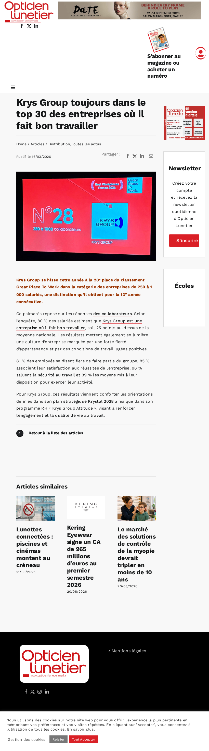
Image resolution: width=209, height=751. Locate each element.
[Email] (151, 156)
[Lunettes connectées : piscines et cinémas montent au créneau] (35, 498)
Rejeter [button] (59, 739)
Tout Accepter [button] (83, 739)
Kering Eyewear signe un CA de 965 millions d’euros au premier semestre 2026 (83, 556)
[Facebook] (127, 156)
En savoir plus (80, 729)
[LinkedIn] (142, 156)
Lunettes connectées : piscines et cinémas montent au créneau (34, 547)
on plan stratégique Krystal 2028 (80, 401)
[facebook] (22, 26)
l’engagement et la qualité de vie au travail (60, 415)
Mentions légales (129, 650)
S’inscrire (187, 240)
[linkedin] (36, 26)
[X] (134, 156)
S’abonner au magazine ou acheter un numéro (164, 66)
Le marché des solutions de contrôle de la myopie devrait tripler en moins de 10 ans (136, 554)
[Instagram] (39, 691)
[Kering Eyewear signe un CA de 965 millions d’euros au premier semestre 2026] (86, 498)
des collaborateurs (112, 313)
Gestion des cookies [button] (27, 739)
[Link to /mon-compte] (200, 53)
